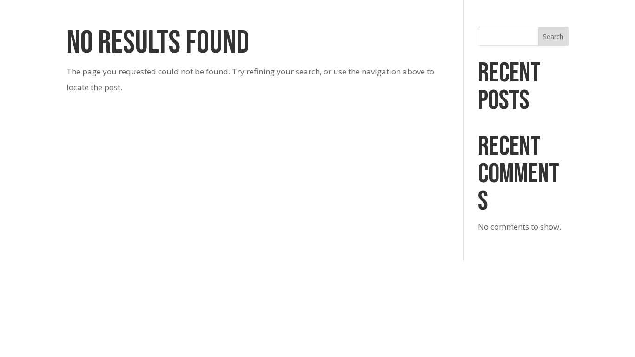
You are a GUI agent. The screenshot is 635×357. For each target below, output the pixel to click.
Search (553, 36)
